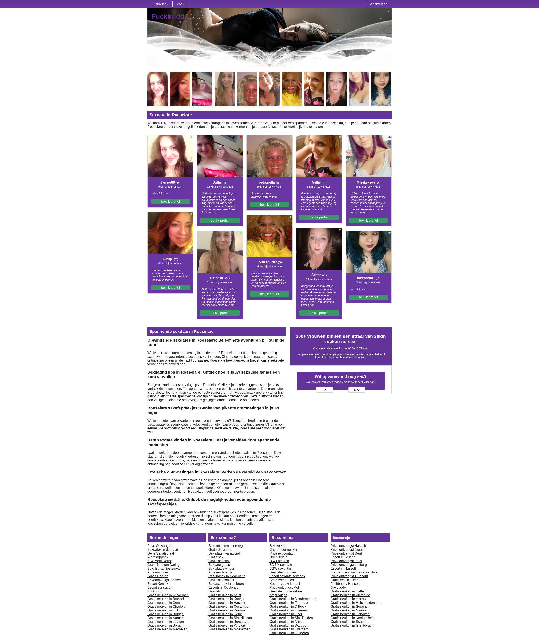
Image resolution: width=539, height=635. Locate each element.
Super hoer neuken (284, 549)
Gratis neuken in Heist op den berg (356, 602)
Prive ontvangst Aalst (346, 561)
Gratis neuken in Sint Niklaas (230, 618)
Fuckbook (154, 591)
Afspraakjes (278, 595)
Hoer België (278, 557)
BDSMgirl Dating (160, 561)
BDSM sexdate (281, 565)
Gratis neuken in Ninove (349, 610)
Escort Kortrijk (157, 583)
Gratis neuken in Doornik (226, 610)
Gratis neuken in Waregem (289, 625)
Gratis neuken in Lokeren (288, 610)
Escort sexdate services (287, 576)
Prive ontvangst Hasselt (348, 546)
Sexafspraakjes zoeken (164, 568)
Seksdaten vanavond (224, 553)
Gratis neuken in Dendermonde (293, 599)
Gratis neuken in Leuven (165, 621)
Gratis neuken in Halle (347, 591)
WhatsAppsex (157, 557)
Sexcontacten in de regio (226, 546)
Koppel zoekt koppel (285, 583)
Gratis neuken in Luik (163, 610)
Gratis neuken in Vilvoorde (350, 595)
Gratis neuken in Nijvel (286, 621)
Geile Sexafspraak (161, 553)
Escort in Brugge (343, 557)
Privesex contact (282, 553)
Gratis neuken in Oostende (228, 606)
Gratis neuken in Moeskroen (229, 629)
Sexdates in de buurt (162, 549)
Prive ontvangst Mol (284, 587)
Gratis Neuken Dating (163, 565)
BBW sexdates (281, 568)
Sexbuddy (338, 587)
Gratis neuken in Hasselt (226, 602)
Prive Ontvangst (159, 546)
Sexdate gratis (219, 565)
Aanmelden (378, 4)
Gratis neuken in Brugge (165, 614)
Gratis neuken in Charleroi (167, 606)
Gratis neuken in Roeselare (228, 621)
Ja (324, 390)
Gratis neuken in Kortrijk (226, 599)
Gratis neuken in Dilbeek (288, 606)
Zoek (180, 4)
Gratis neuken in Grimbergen (352, 625)
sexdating (176, 499)
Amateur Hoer (157, 572)
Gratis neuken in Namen (165, 618)
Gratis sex (215, 557)
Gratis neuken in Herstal (349, 599)
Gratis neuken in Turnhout (289, 602)
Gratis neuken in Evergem (289, 629)
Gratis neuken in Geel (286, 614)
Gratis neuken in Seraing (349, 606)
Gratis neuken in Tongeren (289, 633)
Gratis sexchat (219, 561)
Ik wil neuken (279, 561)
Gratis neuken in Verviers (227, 625)
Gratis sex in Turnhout (347, 580)
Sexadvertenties (282, 580)
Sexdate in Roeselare (286, 591)
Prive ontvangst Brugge (348, 549)
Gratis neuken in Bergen (165, 625)
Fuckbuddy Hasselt (345, 583)
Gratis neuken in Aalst (224, 595)
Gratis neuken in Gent (163, 602)
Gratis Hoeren (157, 576)
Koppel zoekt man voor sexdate (354, 572)
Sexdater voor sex (283, 572)
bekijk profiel (170, 201)
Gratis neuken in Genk (225, 614)
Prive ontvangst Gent (346, 553)
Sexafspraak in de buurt (226, 583)
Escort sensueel (159, 587)
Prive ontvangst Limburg (349, 565)
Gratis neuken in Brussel (165, 599)
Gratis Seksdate (220, 549)
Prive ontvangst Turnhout (349, 576)
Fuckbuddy (160, 4)
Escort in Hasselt (343, 568)
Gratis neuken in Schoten (349, 621)
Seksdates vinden (221, 568)
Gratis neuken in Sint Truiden (291, 618)
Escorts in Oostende (223, 587)
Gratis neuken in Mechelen (167, 629)
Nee (357, 390)
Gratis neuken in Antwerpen (168, 595)
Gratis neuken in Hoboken (350, 614)
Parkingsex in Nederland (226, 576)
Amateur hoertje (220, 572)
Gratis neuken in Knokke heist (353, 618)
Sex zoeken (278, 546)
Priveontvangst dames (164, 580)
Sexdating (216, 591)
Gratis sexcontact (221, 580)
